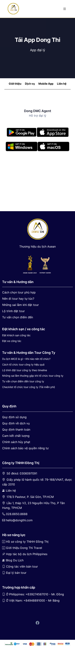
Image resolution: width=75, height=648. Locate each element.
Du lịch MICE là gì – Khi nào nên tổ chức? (26, 358)
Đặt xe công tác (11, 340)
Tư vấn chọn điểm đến (17, 317)
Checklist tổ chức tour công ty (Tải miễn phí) (28, 387)
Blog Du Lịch (14, 560)
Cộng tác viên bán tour (22, 566)
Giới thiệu (15, 83)
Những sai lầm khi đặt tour (20, 305)
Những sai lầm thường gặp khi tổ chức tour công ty (32, 375)
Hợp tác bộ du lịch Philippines (26, 554)
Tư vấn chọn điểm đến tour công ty (23, 381)
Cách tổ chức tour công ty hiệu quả (23, 364)
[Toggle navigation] (65, 9)
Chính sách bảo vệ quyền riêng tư (25, 448)
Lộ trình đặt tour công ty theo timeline (24, 370)
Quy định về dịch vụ (16, 423)
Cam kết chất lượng (15, 436)
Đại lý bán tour (16, 572)
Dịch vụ (30, 83)
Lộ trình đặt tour (13, 311)
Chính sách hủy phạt (16, 442)
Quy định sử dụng (14, 417)
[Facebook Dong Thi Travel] (37, 623)
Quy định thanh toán (16, 429)
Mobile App (45, 83)
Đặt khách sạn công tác (16, 335)
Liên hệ (61, 83)
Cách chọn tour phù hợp (19, 292)
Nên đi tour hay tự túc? (18, 298)
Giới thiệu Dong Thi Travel (24, 548)
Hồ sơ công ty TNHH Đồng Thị (27, 541)
